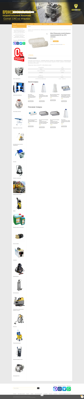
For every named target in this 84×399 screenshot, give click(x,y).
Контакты (55, 24)
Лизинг (31, 24)
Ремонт (27, 24)
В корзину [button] (31, 101)
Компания (45, 24)
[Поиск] (35, 12)
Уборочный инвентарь (36, 29)
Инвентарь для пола (44, 29)
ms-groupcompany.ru (16, 1)
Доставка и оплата (21, 24)
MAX (19, 40)
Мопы (29, 26)
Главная (14, 24)
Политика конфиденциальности (65, 393)
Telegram (23, 40)
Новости (50, 24)
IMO (21, 40)
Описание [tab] (31, 54)
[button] (47, 34)
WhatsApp (16, 41)
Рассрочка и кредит (38, 24)
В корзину (56, 41)
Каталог (14, 393)
